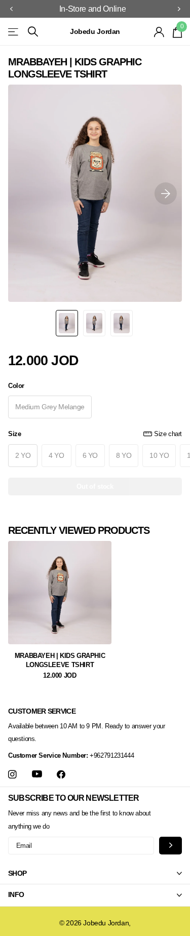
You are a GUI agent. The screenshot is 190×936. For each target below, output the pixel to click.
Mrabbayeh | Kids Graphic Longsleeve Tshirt (60, 660)
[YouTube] (37, 774)
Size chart (168, 434)
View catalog (14, 31)
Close (95, 873)
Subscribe (170, 845)
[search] (33, 31)
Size (95, 434)
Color (16, 385)
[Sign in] (159, 32)
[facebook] (61, 774)
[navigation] (11, 9)
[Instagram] (12, 774)
